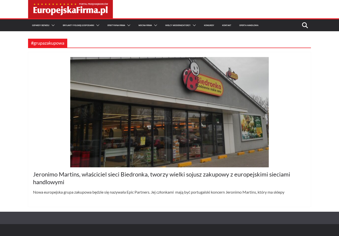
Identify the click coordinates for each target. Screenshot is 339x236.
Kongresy (209, 25)
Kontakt (226, 25)
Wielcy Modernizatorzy (178, 25)
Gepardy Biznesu (40, 25)
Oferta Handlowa (248, 25)
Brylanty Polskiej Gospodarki (78, 25)
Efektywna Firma (116, 25)
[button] (52, 25)
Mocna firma (145, 25)
